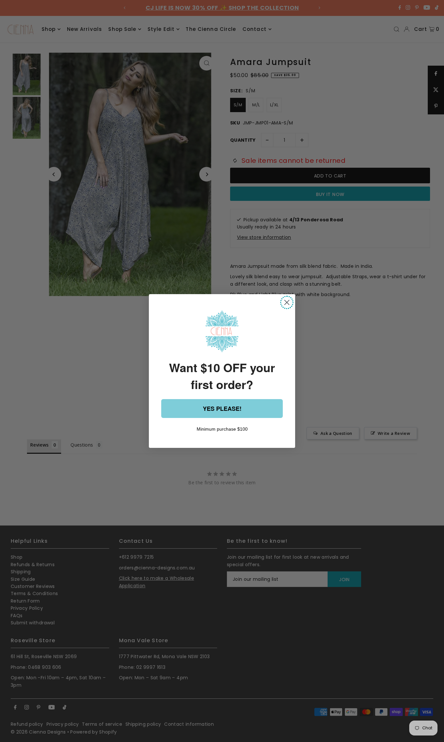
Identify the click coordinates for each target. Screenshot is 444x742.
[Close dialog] (287, 302)
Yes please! (222, 408)
